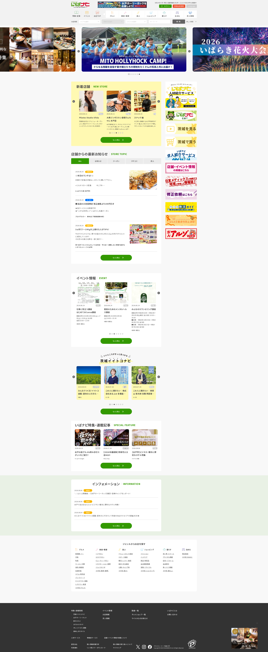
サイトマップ (117, 648)
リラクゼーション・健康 (103, 564)
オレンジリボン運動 (79, 628)
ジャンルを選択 (131, 22)
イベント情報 (107, 610)
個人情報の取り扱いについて (122, 644)
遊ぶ (138, 16)
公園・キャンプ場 (124, 567)
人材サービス (75, 638)
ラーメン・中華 (80, 564)
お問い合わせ (172, 614)
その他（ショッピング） (148, 571)
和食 (77, 561)
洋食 (77, 557)
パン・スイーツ (80, 578)
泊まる (177, 16)
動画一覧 (135, 610)
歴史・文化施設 (124, 564)
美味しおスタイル (79, 631)
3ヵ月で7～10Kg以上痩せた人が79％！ (92, 229)
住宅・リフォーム (168, 561)
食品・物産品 (145, 561)
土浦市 (154, 387)
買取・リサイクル (146, 567)
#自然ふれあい (110, 326)
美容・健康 (125, 16)
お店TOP (97, 16)
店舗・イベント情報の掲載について (115, 638)
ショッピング (151, 16)
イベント (87, 16)
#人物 (82, 397)
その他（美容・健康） (102, 571)
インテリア (144, 557)
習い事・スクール (168, 554)
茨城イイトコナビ (79, 614)
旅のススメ (77, 621)
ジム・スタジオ (100, 567)
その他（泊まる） (187, 557)
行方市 (99, 387)
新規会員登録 (179, 6)
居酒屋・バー (79, 554)
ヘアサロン (99, 554)
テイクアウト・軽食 (81, 581)
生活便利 (166, 564)
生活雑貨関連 (145, 564)
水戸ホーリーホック (80, 618)
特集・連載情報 (77, 610)
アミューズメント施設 (126, 554)
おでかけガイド (78, 624)
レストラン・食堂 (80, 584)
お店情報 (106, 614)
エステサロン (100, 557)
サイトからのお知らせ (140, 618)
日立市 (126, 387)
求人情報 (190, 16)
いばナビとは (172, 610)
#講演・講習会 (83, 330)
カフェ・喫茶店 (80, 574)
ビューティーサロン (102, 561)
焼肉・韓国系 (79, 567)
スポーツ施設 (123, 557)
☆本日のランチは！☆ (84, 175)
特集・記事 (76, 16)
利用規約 (74, 648)
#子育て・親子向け (120, 326)
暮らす (164, 16)
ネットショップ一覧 (139, 614)
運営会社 (74, 644)
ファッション (144, 554)
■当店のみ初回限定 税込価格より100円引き (94, 203)
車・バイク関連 (168, 567)
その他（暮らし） (168, 571)
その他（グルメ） (80, 588)
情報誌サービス (92, 638)
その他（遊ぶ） (123, 571)
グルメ (112, 16)
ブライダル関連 (168, 557)
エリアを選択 (84, 22)
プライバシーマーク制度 (161, 646)
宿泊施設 (185, 554)
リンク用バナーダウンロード (96, 648)
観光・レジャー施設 (125, 561)
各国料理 (78, 571)
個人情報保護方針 (93, 644)
